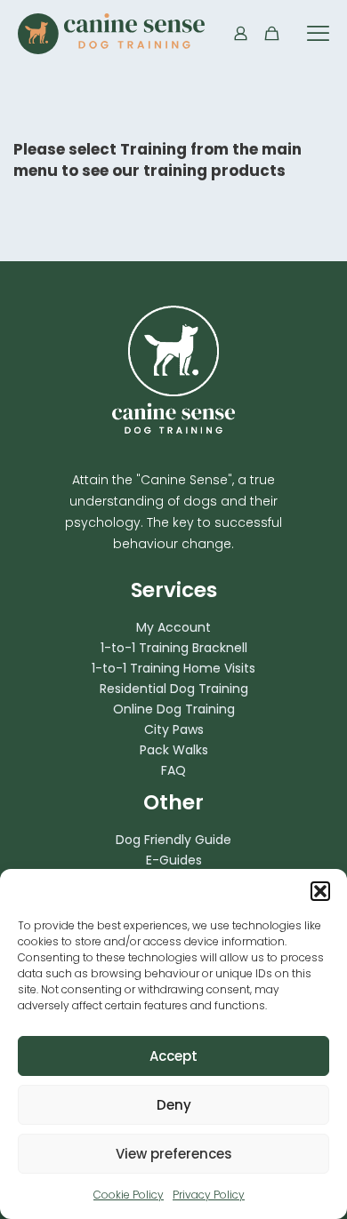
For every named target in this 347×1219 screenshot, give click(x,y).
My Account (173, 627)
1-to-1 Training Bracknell (174, 648)
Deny (174, 1105)
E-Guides (174, 860)
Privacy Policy (209, 1194)
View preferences (174, 1153)
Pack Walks (174, 750)
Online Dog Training (174, 709)
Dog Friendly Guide (173, 840)
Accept (173, 1056)
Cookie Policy (128, 1194)
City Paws (174, 729)
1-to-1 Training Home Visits (173, 668)
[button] (320, 891)
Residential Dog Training (174, 688)
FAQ (173, 770)
